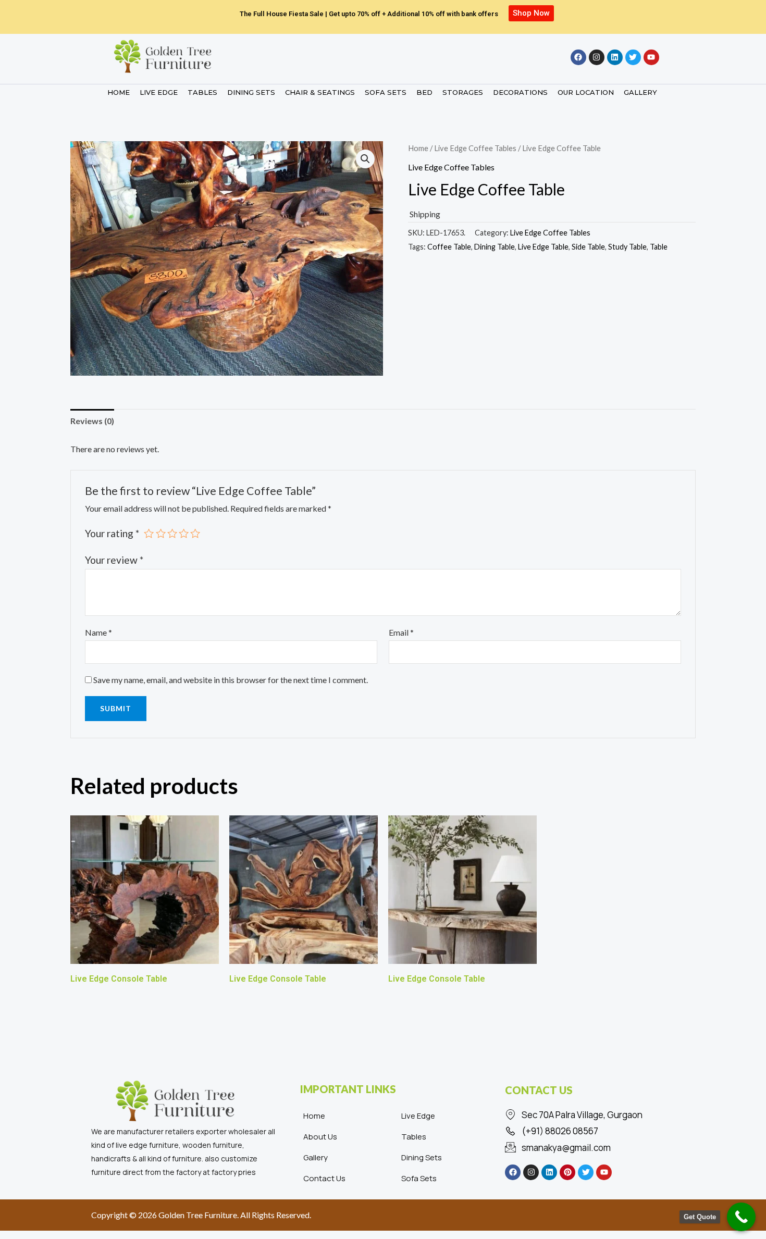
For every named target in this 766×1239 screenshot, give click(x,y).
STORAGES (462, 92)
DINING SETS (251, 92)
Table (659, 246)
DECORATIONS (520, 92)
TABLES (202, 92)
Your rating (112, 533)
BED (424, 92)
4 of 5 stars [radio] (184, 533)
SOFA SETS (385, 92)
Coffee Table (449, 246)
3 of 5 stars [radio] (172, 533)
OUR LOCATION (586, 92)
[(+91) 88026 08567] (589, 1131)
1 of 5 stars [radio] (149, 533)
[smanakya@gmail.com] (589, 1147)
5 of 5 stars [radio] (195, 533)
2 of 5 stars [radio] (161, 533)
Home (418, 148)
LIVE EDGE (159, 92)
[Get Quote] (741, 1217)
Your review (114, 560)
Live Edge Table (543, 246)
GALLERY (640, 92)
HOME (118, 92)
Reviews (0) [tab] (92, 421)
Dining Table (494, 246)
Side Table (588, 246)
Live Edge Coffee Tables (475, 148)
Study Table (627, 246)
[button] (365, 159)
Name (98, 632)
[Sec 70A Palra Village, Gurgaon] (589, 1115)
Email (401, 632)
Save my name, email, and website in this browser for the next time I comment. (230, 680)
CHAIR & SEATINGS (320, 92)
